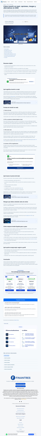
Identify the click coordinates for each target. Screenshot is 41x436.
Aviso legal (20, 422)
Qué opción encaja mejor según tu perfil (9, 56)
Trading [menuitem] (25, 1)
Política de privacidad (20, 424)
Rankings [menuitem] (35, 1)
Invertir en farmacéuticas (8, 369)
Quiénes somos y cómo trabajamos (20, 416)
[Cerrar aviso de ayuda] (34, 434)
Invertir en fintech (7, 362)
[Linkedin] (19, 401)
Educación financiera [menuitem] (30, 1)
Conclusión (5, 57)
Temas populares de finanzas (20, 408)
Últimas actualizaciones (12, 330)
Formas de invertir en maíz (7, 51)
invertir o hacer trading (18, 140)
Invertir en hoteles (7, 360)
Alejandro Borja (16, 320)
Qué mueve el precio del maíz (8, 52)
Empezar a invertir (20, 167)
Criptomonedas (6, 355)
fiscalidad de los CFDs (29, 215)
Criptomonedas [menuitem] (20, 1)
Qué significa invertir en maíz (8, 50)
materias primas (12, 96)
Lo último (24, 330)
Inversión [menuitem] (12, 1)
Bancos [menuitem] (16, 1)
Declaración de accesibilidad (20, 427)
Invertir (8, 4)
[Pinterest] (21, 401)
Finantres (4, 4)
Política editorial (23, 399)
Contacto (20, 429)
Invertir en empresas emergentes (9, 364)
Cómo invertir (11, 4)
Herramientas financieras (20, 410)
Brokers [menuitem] (9, 1)
